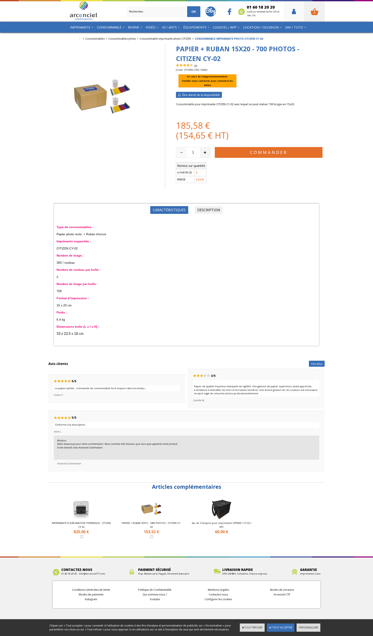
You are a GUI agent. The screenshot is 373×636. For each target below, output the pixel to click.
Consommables (95, 39)
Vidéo (151, 27)
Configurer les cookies (218, 599)
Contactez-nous (218, 594)
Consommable (109, 27)
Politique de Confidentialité (154, 590)
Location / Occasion (261, 27)
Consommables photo (122, 39)
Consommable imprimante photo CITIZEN (165, 39)
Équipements (194, 27)
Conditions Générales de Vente (91, 590)
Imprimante (80, 27)
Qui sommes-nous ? (155, 594)
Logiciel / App (225, 27)
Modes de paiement (91, 594)
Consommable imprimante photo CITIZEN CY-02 (229, 39)
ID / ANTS (169, 27)
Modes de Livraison (282, 590)
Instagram (91, 599)
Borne (133, 27)
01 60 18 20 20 (263, 11)
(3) (195, 66)
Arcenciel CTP (282, 594)
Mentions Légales (218, 590)
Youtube (155, 599)
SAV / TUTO (294, 27)
